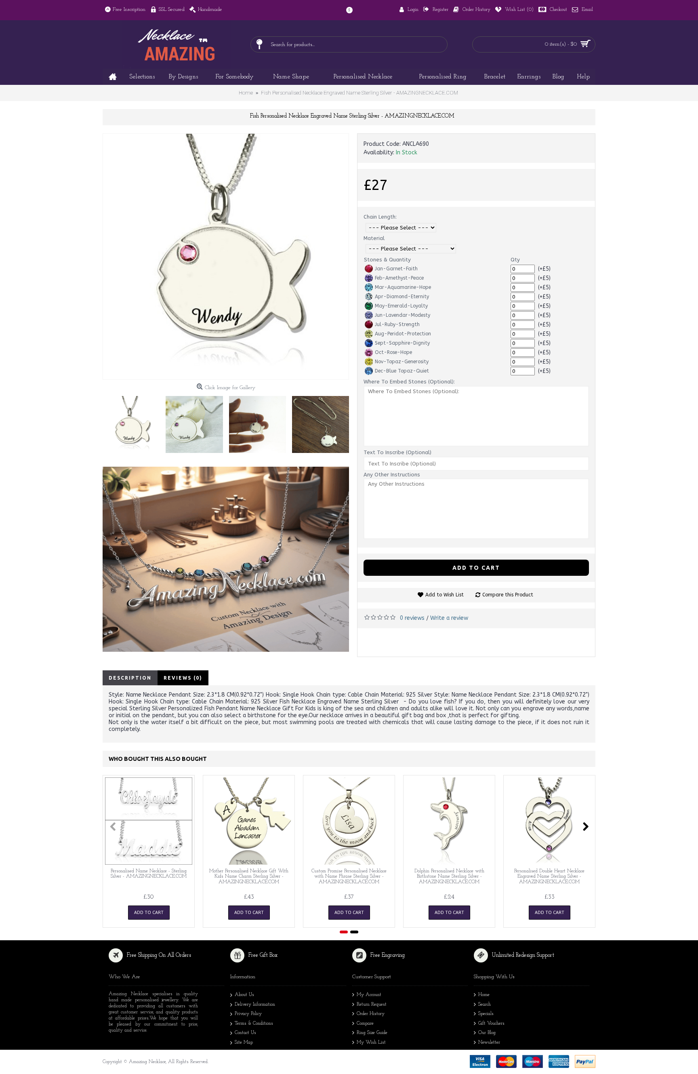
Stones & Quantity (387, 260)
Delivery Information (255, 1004)
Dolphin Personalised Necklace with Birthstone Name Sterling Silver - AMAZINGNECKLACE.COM (449, 876)
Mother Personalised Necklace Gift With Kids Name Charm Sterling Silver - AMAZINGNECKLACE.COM (248, 876)
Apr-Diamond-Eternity (402, 296)
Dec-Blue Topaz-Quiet (402, 371)
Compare (365, 1023)
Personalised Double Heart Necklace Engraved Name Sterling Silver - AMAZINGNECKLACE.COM (549, 876)
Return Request (372, 1004)
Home (484, 994)
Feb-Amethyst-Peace (399, 278)
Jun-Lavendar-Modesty (402, 315)
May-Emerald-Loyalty (401, 306)
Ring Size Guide (372, 1033)
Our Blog (487, 1033)
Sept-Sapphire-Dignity (402, 343)
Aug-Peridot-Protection (403, 334)
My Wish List (371, 1042)
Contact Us (245, 1033)
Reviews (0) (183, 677)
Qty (515, 260)
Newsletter (489, 1042)
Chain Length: (380, 217)
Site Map (244, 1042)
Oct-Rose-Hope (393, 352)
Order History (371, 1013)
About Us (244, 994)
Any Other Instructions (392, 475)
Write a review (449, 618)
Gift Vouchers (491, 1023)
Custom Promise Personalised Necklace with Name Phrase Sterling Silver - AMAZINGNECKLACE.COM (349, 876)
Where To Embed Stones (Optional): (409, 382)
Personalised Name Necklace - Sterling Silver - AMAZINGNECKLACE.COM (149, 874)
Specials (486, 1013)
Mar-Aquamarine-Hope (403, 287)
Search (484, 1004)
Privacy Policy (248, 1013)
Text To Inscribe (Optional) (397, 452)
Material (374, 238)
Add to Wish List (444, 595)
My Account (369, 994)
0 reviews (412, 618)
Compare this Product (507, 595)
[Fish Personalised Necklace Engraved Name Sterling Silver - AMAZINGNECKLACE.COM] (226, 256)
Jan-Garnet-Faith (396, 269)
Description (130, 677)
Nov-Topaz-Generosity (402, 361)
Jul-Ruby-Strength (397, 324)
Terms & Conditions (254, 1023)
